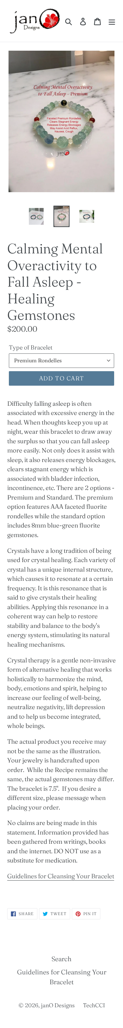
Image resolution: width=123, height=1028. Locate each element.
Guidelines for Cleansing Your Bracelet (60, 876)
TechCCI (94, 1005)
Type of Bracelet (30, 347)
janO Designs (58, 1005)
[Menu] (112, 21)
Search (61, 959)
